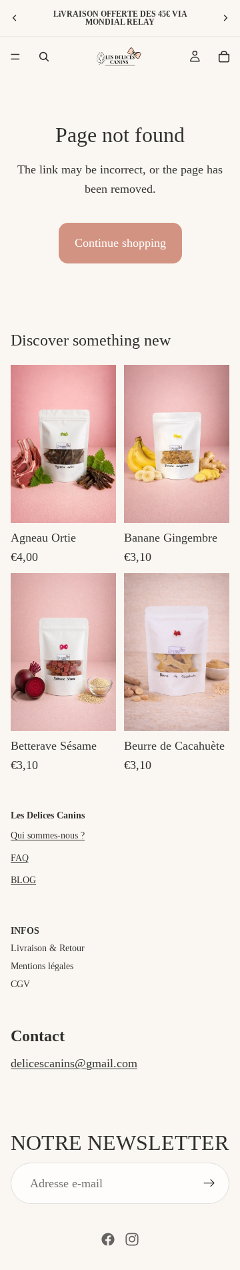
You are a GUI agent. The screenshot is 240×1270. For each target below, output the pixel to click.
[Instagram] (132, 1239)
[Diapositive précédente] (14, 18)
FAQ (20, 858)
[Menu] (15, 56)
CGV (20, 984)
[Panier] (224, 56)
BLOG (23, 880)
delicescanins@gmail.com (74, 1063)
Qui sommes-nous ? (48, 835)
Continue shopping (120, 242)
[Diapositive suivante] (225, 18)
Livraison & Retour (48, 948)
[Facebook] (108, 1239)
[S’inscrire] (209, 1183)
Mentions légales (42, 966)
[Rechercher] (44, 56)
